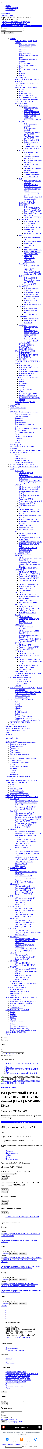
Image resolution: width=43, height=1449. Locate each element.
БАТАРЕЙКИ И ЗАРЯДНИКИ (27, 79)
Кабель (22, 392)
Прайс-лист (14, 410)
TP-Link (22, 387)
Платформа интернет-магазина (13, 1447)
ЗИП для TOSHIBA (31, 319)
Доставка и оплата (13, 1384)
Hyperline (22, 383)
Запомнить (7, 1417)
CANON (22, 122)
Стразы (22, 73)
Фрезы (21, 75)
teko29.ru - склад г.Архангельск (18, 1337)
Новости (9, 734)
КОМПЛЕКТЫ (25, 357)
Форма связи (10, 1363)
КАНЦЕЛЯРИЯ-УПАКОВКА (27, 99)
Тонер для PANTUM (32, 272)
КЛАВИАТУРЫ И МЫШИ (25, 351)
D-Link (22, 381)
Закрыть (5, 1189)
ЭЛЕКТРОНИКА (26, 349)
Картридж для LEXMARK (29, 224)
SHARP (22, 306)
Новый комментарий (9, 1174)
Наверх (4, 1306)
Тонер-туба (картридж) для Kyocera (33, 214)
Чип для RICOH (30, 284)
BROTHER (23, 106)
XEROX (22, 325)
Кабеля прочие (25, 93)
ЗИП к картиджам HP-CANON (27, 851)
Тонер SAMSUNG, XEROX (30, 639)
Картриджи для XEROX (30, 336)
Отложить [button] (22, 1253)
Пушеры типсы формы (28, 69)
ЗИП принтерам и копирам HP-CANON (32, 186)
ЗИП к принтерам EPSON (29, 509)
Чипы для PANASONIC (29, 261)
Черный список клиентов (15, 1386)
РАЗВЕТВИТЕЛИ (26, 95)
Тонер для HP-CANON (33, 197)
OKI (21, 235)
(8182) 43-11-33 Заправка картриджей (15, 22)
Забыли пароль (11, 1419)
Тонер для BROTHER (32, 120)
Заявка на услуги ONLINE (16, 726)
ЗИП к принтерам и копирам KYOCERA (32, 208)
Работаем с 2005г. (8, 16)
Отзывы (9, 1359)
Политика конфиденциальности (18, 1380)
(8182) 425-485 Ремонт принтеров (14, 24)
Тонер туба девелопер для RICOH (32, 281)
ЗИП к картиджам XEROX (29, 659)
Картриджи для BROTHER (30, 117)
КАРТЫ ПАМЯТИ (26, 373)
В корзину (5, 1253)
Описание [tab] (9, 1151)
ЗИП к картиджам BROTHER (31, 109)
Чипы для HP (29, 201)
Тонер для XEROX (31, 339)
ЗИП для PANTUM (31, 266)
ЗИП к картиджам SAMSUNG (31, 289)
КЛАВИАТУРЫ (25, 353)
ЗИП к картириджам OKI (29, 584)
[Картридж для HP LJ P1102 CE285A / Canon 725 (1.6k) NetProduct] (21, 1236)
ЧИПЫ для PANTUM (32, 274)
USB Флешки (24, 365)
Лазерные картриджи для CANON (32, 133)
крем (21, 57)
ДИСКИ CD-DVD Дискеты (30, 371)
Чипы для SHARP (31, 314)
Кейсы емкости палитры (28, 55)
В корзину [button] (13, 1253)
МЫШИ (22, 359)
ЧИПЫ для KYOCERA (33, 217)
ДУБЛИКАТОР (25, 343)
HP (20, 179)
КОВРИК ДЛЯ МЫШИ (28, 355)
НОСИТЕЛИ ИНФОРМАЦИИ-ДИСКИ (26, 688)
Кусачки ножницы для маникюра (28, 428)
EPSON (22, 150)
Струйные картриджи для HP (26, 860)
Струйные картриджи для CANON (32, 137)
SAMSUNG (23, 286)
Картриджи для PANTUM (30, 269)
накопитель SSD (25, 375)
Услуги (17, 404)
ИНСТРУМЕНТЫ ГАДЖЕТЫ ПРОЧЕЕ (26, 450)
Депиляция (23, 49)
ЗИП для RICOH (30, 278)
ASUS (21, 379)
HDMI (21, 89)
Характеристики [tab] (12, 1153)
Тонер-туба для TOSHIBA (30, 322)
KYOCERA (23, 205)
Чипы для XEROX (31, 341)
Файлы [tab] (8, 1155)
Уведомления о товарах (15, 1350)
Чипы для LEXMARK (32, 233)
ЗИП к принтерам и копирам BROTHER (32, 113)
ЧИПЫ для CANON (32, 148)
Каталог (13, 39)
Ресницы (22, 71)
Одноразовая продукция (28, 65)
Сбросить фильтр (7, 1053)
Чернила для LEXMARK (29, 230)
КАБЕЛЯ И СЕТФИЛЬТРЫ (26, 87)
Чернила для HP (30, 199)
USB (21, 91)
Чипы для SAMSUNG (32, 304)
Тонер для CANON (31, 140)
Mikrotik (22, 385)
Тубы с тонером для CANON (30, 501)
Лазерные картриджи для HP (30, 542)
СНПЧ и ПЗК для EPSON (29, 519)
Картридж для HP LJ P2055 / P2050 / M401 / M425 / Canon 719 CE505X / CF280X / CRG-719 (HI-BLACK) (20, 1267)
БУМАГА (18, 81)
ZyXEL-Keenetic (25, 390)
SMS (3, 1419)
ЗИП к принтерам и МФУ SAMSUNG (31, 293)
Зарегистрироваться (15, 1422)
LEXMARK (24, 219)
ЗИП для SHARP (30, 308)
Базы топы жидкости (27, 45)
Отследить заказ (12, 1348)
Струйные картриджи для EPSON (32, 169)
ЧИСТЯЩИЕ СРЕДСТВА (25, 402)
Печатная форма (12, 1159)
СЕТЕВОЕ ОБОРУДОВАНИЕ (27, 377)
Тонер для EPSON (31, 173)
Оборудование (25, 63)
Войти (8, 6)
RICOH (22, 276)
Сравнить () (11, 10)
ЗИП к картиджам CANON (30, 487)
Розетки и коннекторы (28, 396)
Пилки (22, 67)
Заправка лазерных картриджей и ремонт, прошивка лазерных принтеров (22, 1375)
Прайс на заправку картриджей (18, 728)
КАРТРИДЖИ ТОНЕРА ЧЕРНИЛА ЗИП (24, 103)
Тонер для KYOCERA (32, 211)
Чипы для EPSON (31, 177)
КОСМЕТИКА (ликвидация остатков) (25, 412)
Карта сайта (10, 1361)
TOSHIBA (23, 316)
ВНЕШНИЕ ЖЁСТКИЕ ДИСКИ (28, 692)
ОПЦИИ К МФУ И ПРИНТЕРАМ (26, 346)
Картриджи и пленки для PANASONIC (32, 253)
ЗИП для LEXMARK (32, 221)
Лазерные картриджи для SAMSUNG (32, 297)
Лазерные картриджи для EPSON (32, 157)
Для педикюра (25, 53)
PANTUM (23, 264)
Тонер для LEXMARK (32, 227)
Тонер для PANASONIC (29, 257)
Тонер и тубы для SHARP (29, 647)
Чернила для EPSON (32, 175)
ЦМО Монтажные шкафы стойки (28, 720)
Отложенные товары (18, 408)
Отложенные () (12, 8)
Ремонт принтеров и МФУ (16, 730)
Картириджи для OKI (32, 241)
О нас (8, 732)
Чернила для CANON (32, 146)
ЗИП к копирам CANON (30, 129)
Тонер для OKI (29, 243)
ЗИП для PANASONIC (33, 250)
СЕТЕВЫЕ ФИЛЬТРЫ (28, 97)
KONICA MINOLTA (27, 203)
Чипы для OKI (29, 246)
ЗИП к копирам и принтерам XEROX (31, 332)
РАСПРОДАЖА (21, 77)
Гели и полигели (25, 47)
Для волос (23, 51)
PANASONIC (24, 248)
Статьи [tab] (8, 1157)
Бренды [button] (13, 406)
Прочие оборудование (28, 394)
